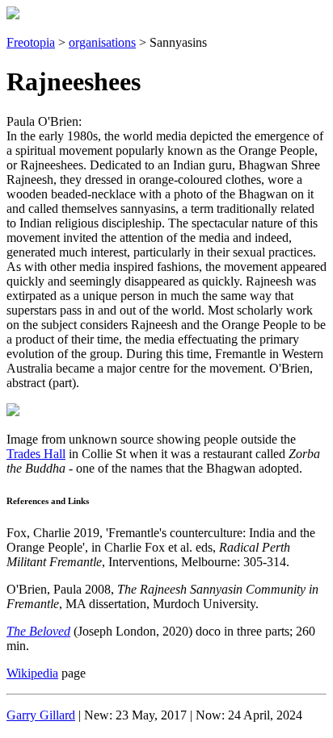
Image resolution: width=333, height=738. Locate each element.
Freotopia (30, 42)
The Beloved (38, 631)
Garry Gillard (40, 715)
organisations (102, 42)
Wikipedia (32, 673)
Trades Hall (35, 454)
